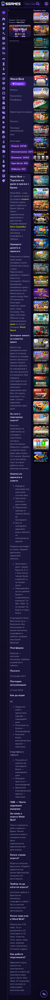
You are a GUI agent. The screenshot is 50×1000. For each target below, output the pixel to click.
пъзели (25, 199)
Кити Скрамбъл (18, 226)
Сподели (19, 83)
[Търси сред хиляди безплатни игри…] (38, 3)
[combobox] (32, 3)
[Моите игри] (46, 4)
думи (12, 324)
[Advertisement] (28, 58)
